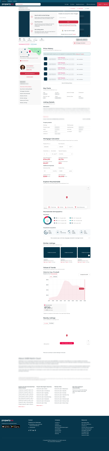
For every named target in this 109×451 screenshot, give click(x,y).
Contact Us (84, 425)
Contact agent (29, 76)
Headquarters (58, 425)
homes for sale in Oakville (60, 390)
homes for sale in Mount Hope (61, 403)
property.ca (4, 1)
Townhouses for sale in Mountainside (27, 396)
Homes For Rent (85, 435)
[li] (33, 430)
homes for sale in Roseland (43, 398)
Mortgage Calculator (24, 91)
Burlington (27, 9)
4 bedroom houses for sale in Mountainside (28, 390)
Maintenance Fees (46, 167)
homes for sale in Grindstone (43, 390)
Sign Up (105, 4)
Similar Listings (23, 98)
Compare (73, 8)
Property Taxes (61, 167)
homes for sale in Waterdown (61, 388)
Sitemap (57, 433)
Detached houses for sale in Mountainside (28, 400)
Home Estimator (91, 4)
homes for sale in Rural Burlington (44, 396)
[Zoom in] (88, 341)
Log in (74, 34)
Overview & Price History (25, 86)
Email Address (62, 17)
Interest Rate (46, 150)
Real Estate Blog (85, 422)
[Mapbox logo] (46, 208)
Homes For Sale (85, 433)
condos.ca (10, 1)
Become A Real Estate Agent (61, 427)
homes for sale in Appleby (43, 392)
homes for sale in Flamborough (61, 398)
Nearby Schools (23, 95)
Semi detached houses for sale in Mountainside (29, 398)
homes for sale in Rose (42, 403)
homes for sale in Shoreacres (43, 400)
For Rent (72, 4)
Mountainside (22, 9)
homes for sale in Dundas (60, 392)
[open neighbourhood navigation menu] (84, 4)
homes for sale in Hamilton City (61, 394)
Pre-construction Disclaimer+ (54, 441)
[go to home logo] (7, 420)
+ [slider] (88, 278)
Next (68, 22)
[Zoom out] (88, 343)
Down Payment (61, 143)
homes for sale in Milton (60, 396)
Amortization (53, 150)
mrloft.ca (15, 1)
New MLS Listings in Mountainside (77, 387)
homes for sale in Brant (42, 388)
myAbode (11, 423)
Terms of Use (58, 432)
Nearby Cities (58, 386)
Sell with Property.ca (30, 73)
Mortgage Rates (85, 432)
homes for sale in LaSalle (42, 394)
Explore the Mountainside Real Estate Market (27, 387)
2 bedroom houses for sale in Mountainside (28, 392)
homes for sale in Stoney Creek (61, 400)
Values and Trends (24, 100)
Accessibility (58, 428)
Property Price (46, 143)
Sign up (78, 54)
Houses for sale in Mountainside (26, 402)
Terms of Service (71, 25)
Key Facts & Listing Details (26, 89)
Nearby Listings (23, 102)
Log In (100, 4)
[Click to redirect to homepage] (7, 4)
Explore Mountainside (25, 93)
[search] (28, 4)
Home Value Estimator (87, 428)
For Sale (66, 4)
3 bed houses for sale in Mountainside (27, 394)
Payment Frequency (62, 150)
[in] (35, 430)
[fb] (31, 430)
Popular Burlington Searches (44, 386)
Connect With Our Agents (87, 427)
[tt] (29, 430)
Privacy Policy (64, 25)
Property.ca (4, 423)
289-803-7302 (29, 69)
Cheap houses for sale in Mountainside (27, 404)
